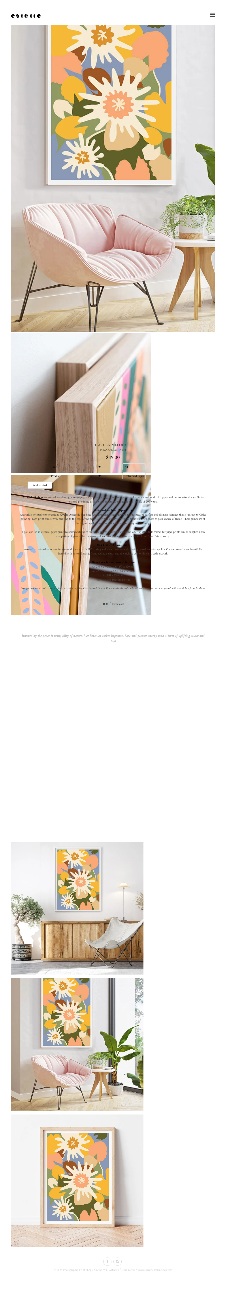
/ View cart (115, 604)
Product (54, 476)
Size (54, 466)
